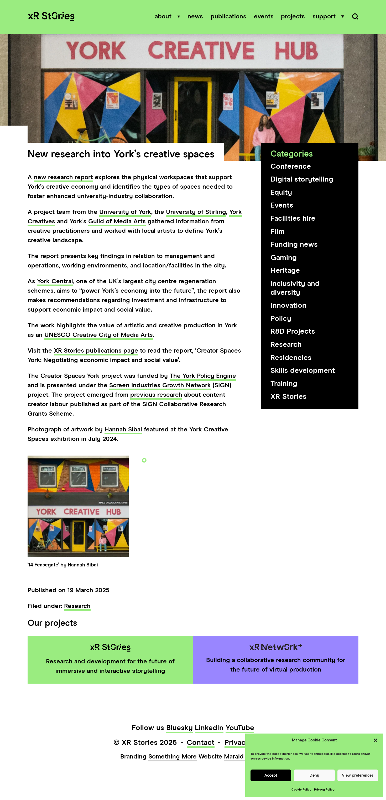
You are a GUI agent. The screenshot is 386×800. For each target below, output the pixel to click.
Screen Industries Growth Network (160, 385)
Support (324, 16)
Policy (280, 318)
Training (283, 384)
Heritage (285, 270)
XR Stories (288, 396)
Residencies (290, 358)
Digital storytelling (301, 179)
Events (264, 16)
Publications (228, 16)
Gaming (283, 257)
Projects (293, 16)
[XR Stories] (51, 17)
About (163, 16)
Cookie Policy (301, 789)
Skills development (302, 370)
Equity (281, 192)
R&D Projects (292, 331)
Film (277, 231)
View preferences (357, 775)
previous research (156, 395)
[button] (375, 740)
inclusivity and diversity (295, 288)
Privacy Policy (324, 789)
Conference (290, 166)
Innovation (288, 305)
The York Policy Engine (203, 376)
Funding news (294, 244)
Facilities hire (292, 218)
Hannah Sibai (123, 429)
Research (286, 344)
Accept (270, 775)
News (195, 16)
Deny (314, 775)
